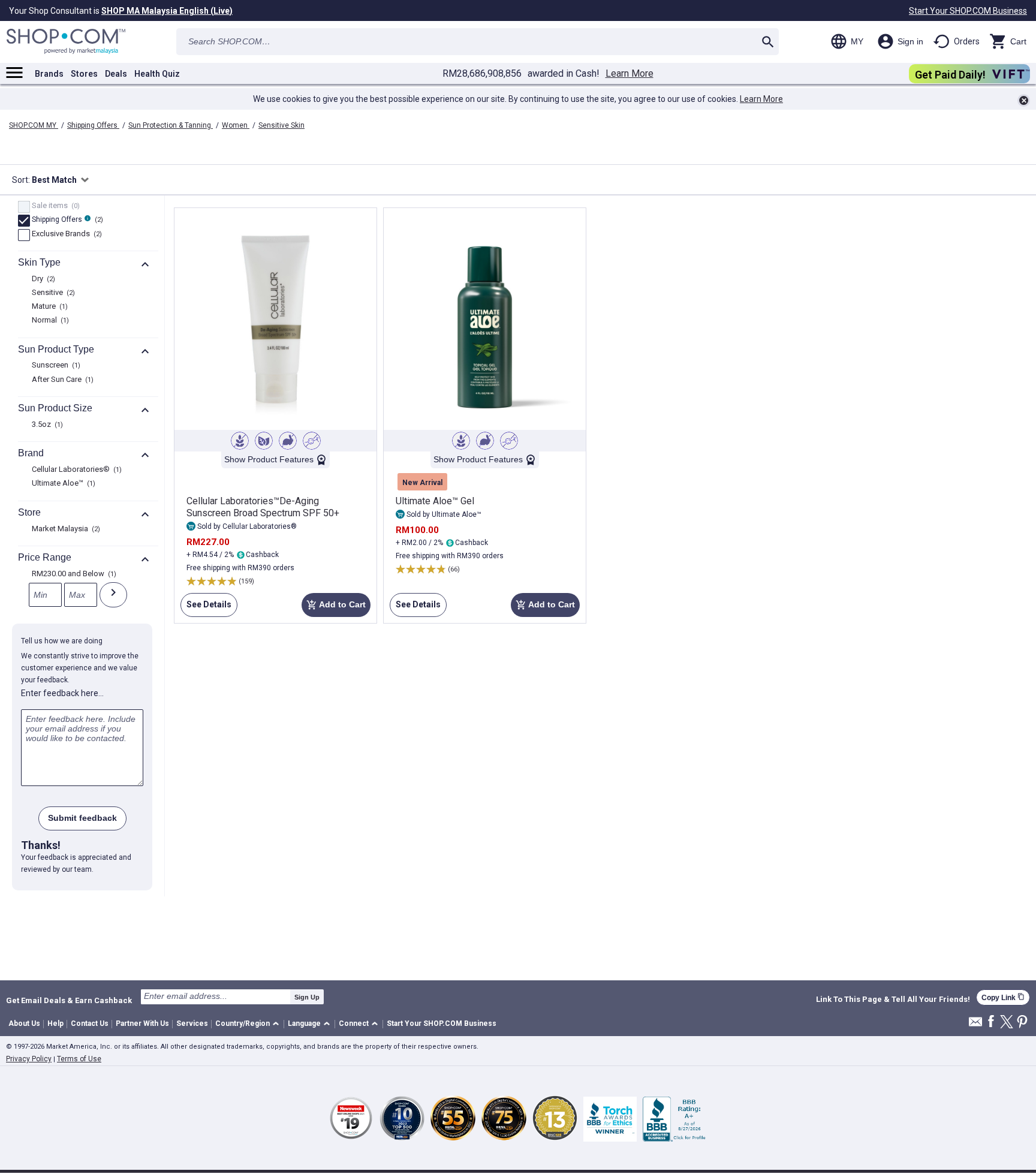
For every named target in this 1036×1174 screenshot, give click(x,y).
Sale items (54, 206)
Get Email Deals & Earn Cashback (69, 1000)
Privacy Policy (29, 1059)
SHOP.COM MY (33, 125)
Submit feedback (82, 818)
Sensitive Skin (281, 125)
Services (192, 1023)
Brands (49, 74)
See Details (205, 608)
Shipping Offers (93, 125)
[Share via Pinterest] (1022, 1022)
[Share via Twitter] (1006, 1022)
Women (235, 125)
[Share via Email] (975, 1025)
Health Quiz (157, 74)
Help (55, 1023)
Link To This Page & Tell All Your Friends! (893, 999)
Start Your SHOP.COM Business (968, 11)
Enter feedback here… (62, 693)
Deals (116, 74)
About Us (24, 1023)
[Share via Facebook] (991, 1022)
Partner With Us (142, 1023)
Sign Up (307, 997)
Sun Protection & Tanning (170, 125)
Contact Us (90, 1023)
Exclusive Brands (65, 234)
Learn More (629, 74)
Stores (84, 74)
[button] (249, 1024)
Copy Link (1003, 997)
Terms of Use (79, 1059)
